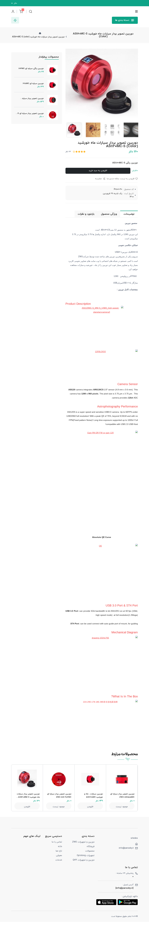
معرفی (59, 855)
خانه (60, 846)
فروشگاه (90, 846)
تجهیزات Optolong (85, 855)
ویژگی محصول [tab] (109, 214)
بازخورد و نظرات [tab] (86, 214)
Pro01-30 (118, 189)
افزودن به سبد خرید (98, 170)
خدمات (58, 860)
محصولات (89, 851)
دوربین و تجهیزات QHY (83, 860)
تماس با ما (57, 842)
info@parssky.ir (126, 848)
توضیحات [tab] (129, 214)
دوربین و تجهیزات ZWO (83, 842)
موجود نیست (59, 806)
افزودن (27, 806)
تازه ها (59, 851)
